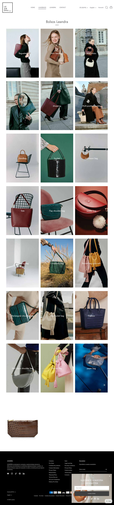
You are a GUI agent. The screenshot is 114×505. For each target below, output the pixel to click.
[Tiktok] (92, 498)
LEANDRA (53, 7)
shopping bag (23, 263)
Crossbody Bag (57, 263)
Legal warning (68, 463)
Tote (22, 210)
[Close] (110, 476)
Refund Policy (52, 472)
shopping (57, 105)
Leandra (13, 499)
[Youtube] (85, 498)
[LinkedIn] (98, 498)
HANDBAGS (42, 7)
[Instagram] (88, 498)
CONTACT (62, 7)
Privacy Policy (52, 470)
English (92, 7)
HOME (33, 7)
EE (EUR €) (83, 7)
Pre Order (51, 463)
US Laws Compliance (54, 479)
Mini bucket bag (57, 315)
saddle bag (91, 210)
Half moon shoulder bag (22, 368)
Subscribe (92, 493)
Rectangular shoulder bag (22, 315)
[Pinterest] (95, 498)
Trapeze (91, 315)
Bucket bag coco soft (91, 263)
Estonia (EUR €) (10, 492)
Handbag (23, 158)
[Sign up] (106, 469)
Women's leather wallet (23, 420)
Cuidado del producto (54, 465)
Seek (66, 461)
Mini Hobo (91, 53)
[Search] (106, 8)
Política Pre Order (53, 482)
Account (100, 7)
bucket (57, 158)
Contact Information (54, 468)
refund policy (68, 472)
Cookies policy (68, 470)
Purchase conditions (70, 465)
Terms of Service (53, 477)
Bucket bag (57, 368)
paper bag (91, 368)
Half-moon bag (91, 158)
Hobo (22, 105)
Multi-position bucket (91, 105)
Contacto (51, 461)
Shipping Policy (53, 475)
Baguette (22, 53)
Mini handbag (57, 53)
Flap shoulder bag (57, 210)
